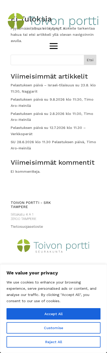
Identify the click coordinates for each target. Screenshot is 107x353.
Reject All (53, 342)
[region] (53, 308)
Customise (53, 328)
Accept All (53, 314)
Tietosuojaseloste (27, 226)
